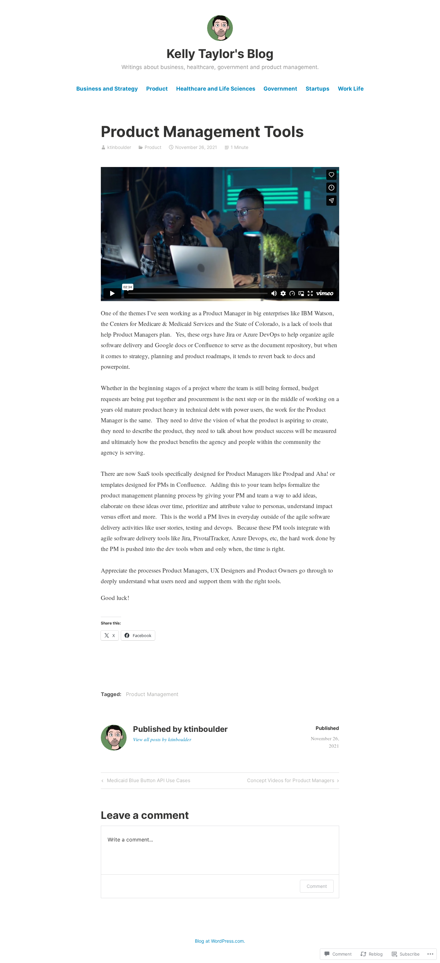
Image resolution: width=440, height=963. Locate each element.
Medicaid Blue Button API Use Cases (145, 781)
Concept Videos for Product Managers (290, 781)
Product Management (152, 694)
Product (157, 88)
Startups (318, 88)
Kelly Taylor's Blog (220, 53)
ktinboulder (119, 147)
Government (280, 88)
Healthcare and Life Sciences (215, 88)
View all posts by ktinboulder (162, 739)
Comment (317, 886)
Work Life (351, 88)
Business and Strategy (107, 88)
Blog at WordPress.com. (220, 941)
